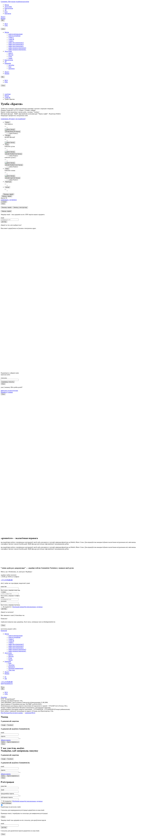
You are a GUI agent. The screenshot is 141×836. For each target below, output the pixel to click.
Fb (5, 677)
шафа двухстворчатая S (16, 42)
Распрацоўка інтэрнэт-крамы (13, 713)
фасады (10, 55)
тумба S (11, 37)
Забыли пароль (6, 740)
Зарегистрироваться (13, 742)
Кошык (3, 18)
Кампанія (8, 63)
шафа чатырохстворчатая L (17, 49)
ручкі (10, 56)
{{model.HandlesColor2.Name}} (13, 165)
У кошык (4, 201)
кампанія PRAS (30, 713)
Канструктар (9, 8)
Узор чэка (11, 670)
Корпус (10, 654)
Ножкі (10, 660)
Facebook (10, 725)
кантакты (11, 68)
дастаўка (11, 65)
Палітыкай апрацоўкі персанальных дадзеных (27, 607)
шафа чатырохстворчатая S (17, 48)
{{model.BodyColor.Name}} (12, 131)
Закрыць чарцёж (6, 196)
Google (3, 725)
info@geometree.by (7, 683)
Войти (3, 742)
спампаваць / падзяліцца (9, 200)
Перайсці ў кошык (7, 392)
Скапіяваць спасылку (8, 382)
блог (9, 67)
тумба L (11, 41)
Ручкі (10, 658)
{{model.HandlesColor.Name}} (13, 154)
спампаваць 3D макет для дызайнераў (13, 119)
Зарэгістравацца (6, 803)
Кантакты (8, 13)
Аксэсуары (8, 6)
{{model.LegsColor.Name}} (12, 178)
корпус (10, 53)
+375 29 (7, 580)
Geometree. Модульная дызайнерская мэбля (15, 1)
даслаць (4, 221)
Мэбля (7, 5)
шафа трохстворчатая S (16, 44)
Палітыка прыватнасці (15, 668)
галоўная (7, 94)
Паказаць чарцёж (8, 194)
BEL (3, 20)
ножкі (10, 58)
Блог (6, 12)
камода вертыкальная (15, 34)
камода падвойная (14, 36)
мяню (3, 29)
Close (3, 85)
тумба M (11, 39)
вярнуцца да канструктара (9, 390)
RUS (6, 24)
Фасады (11, 656)
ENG (6, 25)
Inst (6, 678)
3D (6, 10)
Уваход (3, 17)
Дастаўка (11, 665)
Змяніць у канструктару (20, 207)
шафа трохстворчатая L (16, 46)
